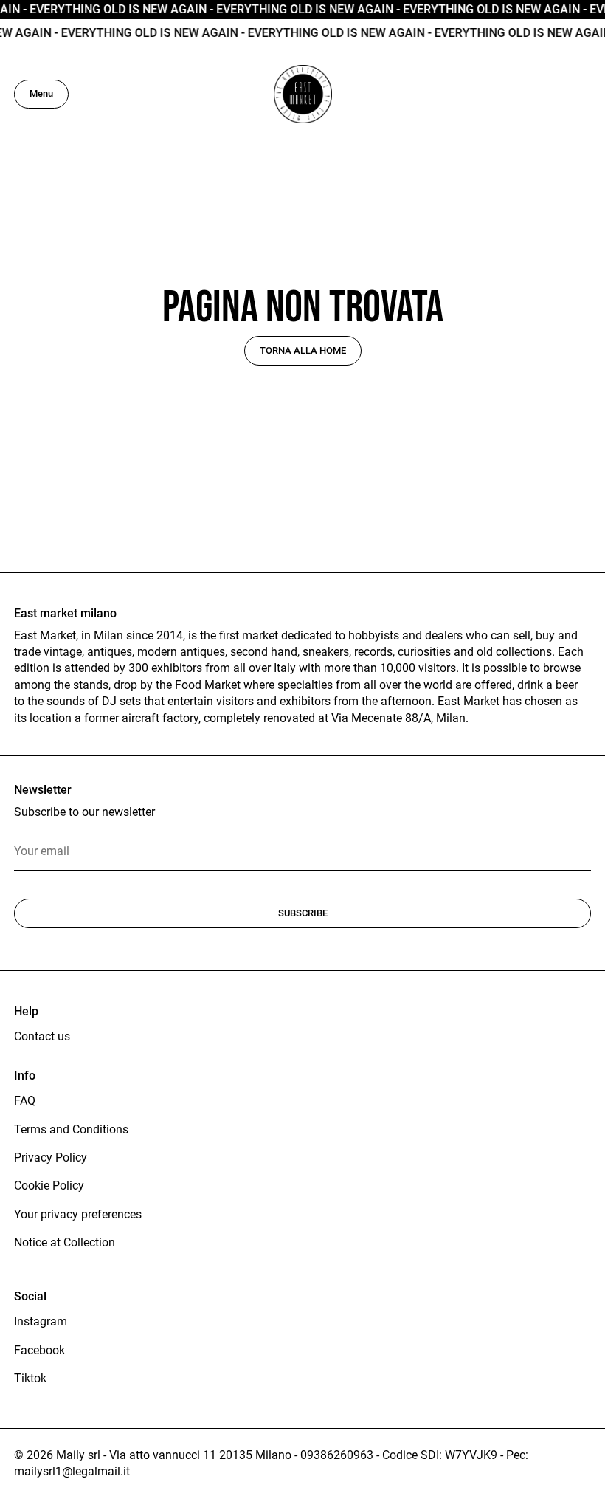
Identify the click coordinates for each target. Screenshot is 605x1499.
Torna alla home (303, 350)
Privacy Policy (50, 1157)
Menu (41, 93)
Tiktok (30, 1378)
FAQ (24, 1101)
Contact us (42, 1036)
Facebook (39, 1350)
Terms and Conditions (71, 1129)
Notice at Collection (64, 1242)
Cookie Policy (49, 1186)
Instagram (40, 1321)
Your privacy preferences (78, 1214)
